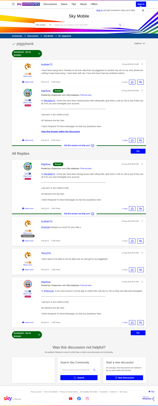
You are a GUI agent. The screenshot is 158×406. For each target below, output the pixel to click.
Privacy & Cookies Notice (69, 392)
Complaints (103, 392)
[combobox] (84, 25)
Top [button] (152, 391)
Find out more (86, 95)
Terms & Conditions (51, 392)
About (83, 4)
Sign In (141, 4)
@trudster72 (49, 101)
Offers (94, 4)
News (64, 4)
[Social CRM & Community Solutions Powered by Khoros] (148, 398)
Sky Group (123, 392)
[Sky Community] (28, 4)
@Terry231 (49, 291)
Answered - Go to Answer (27, 53)
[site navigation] (13, 4)
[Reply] (140, 82)
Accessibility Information (89, 392)
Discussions (50, 4)
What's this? (27, 76)
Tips (73, 4)
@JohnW (45, 227)
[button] (142, 64)
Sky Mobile (79, 16)
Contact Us (114, 392)
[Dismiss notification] (143, 10)
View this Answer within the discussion (60, 131)
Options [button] (137, 43)
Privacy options (36, 392)
